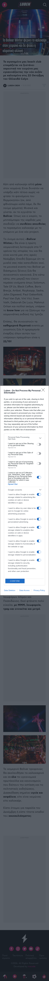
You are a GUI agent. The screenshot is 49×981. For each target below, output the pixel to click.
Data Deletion (9, 590)
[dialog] (24, 490)
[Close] (43, 390)
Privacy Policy (39, 590)
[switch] (39, 444)
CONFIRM (15, 581)
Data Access (24, 590)
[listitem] (24, 438)
